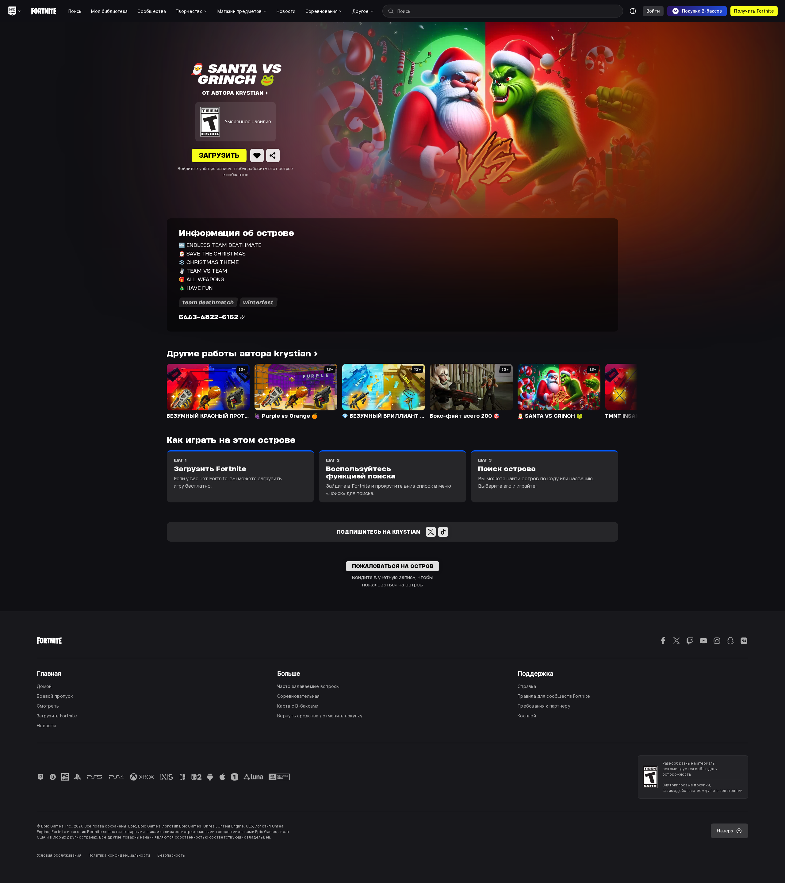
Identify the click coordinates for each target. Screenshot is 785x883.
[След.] (621, 390)
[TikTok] (443, 532)
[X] (431, 532)
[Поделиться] (273, 155)
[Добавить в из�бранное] (257, 155)
